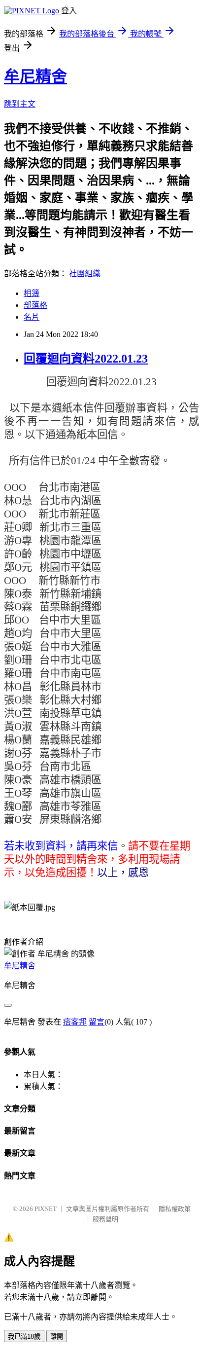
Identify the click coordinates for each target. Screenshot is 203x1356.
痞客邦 (75, 1022)
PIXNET (45, 1208)
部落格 (35, 305)
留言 (96, 1022)
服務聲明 (105, 1219)
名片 (31, 317)
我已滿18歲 (24, 1336)
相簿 (31, 293)
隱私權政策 (175, 1208)
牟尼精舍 (35, 76)
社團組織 (85, 273)
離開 (56, 1336)
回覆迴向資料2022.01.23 (86, 358)
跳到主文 (19, 104)
